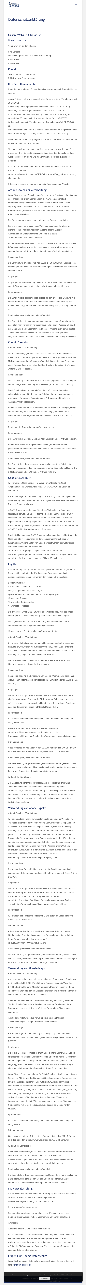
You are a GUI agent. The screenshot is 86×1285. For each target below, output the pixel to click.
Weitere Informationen (68, 1275)
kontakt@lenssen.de (22, 1265)
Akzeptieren (44, 1279)
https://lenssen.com (17, 40)
